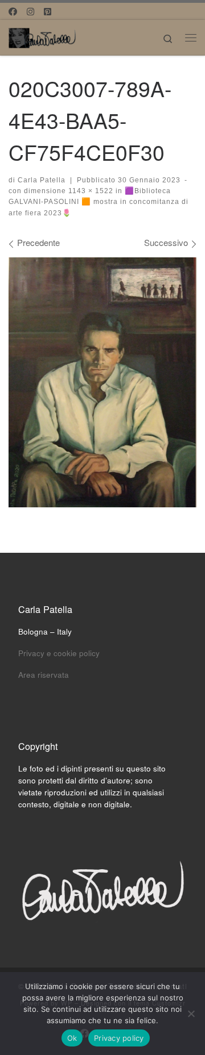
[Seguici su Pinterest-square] (47, 11)
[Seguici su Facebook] (13, 11)
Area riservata (43, 674)
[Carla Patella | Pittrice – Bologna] (43, 36)
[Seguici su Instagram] (30, 11)
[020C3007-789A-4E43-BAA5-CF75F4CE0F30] (102, 382)
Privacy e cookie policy (59, 653)
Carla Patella (41, 180)
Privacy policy (119, 1038)
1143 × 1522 (89, 191)
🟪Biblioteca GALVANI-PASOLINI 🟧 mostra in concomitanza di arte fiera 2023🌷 (98, 202)
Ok (72, 1038)
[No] (190, 1013)
